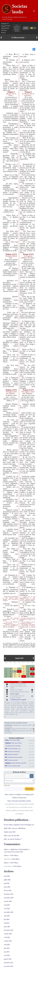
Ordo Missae (14, 855)
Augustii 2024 (19, 658)
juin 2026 (6, 883)
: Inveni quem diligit (12, 740)
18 (6, 674)
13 (15, 671)
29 (23, 676)
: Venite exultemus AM (12, 766)
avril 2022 (7, 944)
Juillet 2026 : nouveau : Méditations (15, 828)
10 (32, 669)
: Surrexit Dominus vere (13, 748)
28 (19, 676)
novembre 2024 (8, 912)
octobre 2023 (8, 934)
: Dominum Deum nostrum (13, 757)
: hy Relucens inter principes (13, 746)
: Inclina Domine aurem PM (15, 763)
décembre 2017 (8, 963)
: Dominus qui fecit (11, 760)
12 (10, 671)
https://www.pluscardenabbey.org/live (19, 801)
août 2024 (7, 916)
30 (28, 676)
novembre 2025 (8, 898)
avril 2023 (7, 937)
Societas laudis (19, 8)
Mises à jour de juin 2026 (11, 835)
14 (19, 671)
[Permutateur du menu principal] (34, 11)
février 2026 (7, 890)
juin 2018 (6, 948)
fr (31, 28)
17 (32, 671)
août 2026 (7, 876)
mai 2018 (6, 952)
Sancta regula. (14, 694)
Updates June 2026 (9, 832)
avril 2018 (7, 955)
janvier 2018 (7, 959)
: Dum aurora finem (13, 743)
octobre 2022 (8, 941)
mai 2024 (6, 923)
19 (10, 674)
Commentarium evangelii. (18, 699)
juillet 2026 (7, 880)
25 (6, 676)
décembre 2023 (8, 930)
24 (32, 674)
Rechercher (7, 785)
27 (15, 676)
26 (10, 676)
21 (19, 674)
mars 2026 (7, 887)
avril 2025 (7, 908)
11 (6, 671)
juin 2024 (6, 919)
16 (28, 671)
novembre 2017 (8, 966)
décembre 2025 (8, 894)
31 (32, 676)
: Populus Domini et (11, 754)
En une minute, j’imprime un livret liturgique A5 (19, 825)
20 (15, 674)
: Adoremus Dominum (12, 751)
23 (28, 674)
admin (6, 849)
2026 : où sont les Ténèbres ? (13, 839)
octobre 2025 (8, 901)
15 (23, 671)
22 (23, 674)
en (35, 28)
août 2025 (7, 905)
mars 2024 (7, 926)
